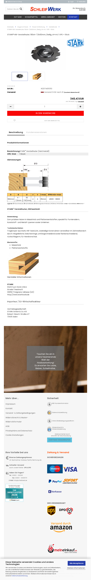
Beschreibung (16, 132)
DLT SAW (18, 17)
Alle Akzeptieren (77, 563)
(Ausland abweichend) (71, 92)
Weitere (62, 17)
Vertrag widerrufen (59, 440)
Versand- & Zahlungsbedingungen (20, 413)
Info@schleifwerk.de (20, 480)
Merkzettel (81, 2)
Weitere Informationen (76, 568)
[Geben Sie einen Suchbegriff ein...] (21, 9)
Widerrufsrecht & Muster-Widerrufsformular (17, 419)
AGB (7, 426)
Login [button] (71, 2)
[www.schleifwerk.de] (45, 9)
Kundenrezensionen (36, 132)
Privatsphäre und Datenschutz (19, 430)
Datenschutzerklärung (20, 576)
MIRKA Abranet (48, 17)
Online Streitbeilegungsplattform (63, 421)
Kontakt (73, 17)
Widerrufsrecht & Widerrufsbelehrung (59, 428)
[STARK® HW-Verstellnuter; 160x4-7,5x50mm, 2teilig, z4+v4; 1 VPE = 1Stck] (45, 54)
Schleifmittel (31, 17)
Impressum (10, 404)
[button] (10, 106)
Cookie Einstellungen (15, 435)
